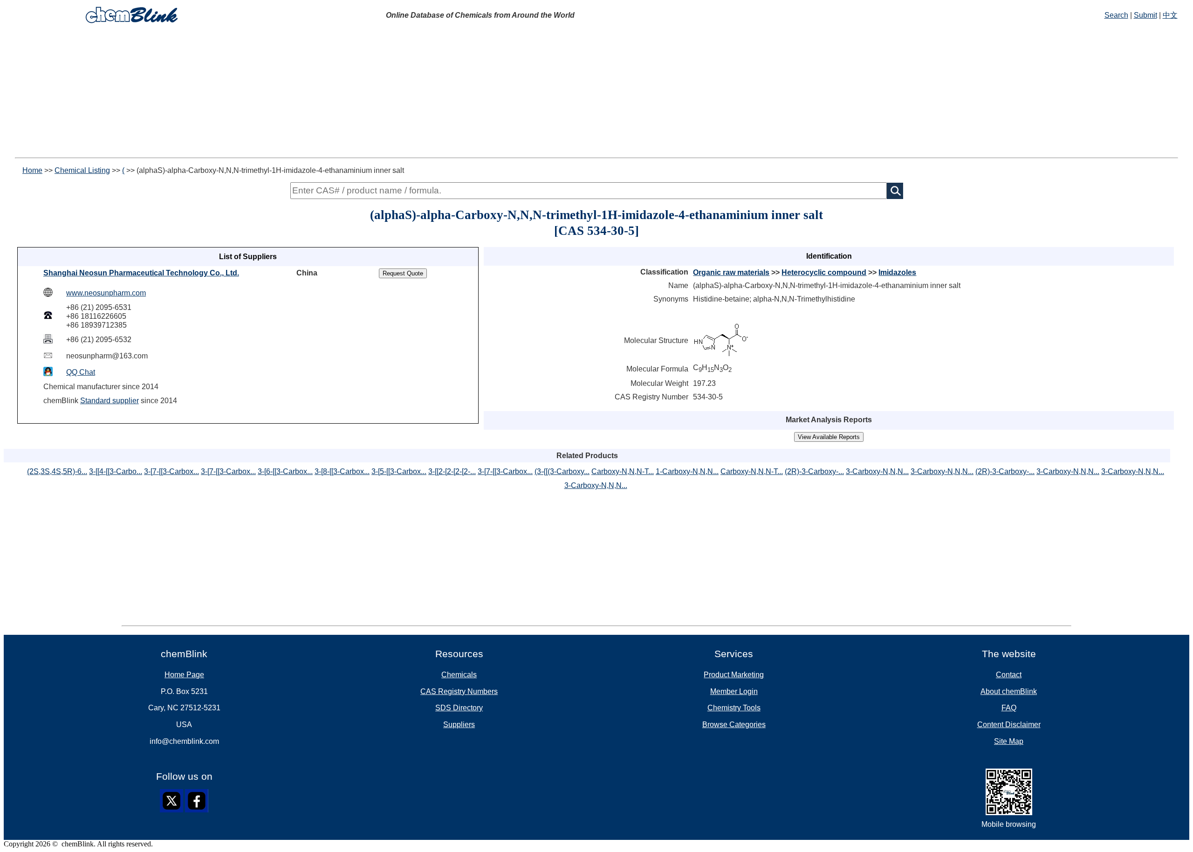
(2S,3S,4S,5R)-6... (57, 471)
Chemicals (459, 675)
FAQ (1008, 708)
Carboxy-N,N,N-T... (622, 471)
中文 (1170, 15)
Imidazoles (897, 272)
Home (32, 170)
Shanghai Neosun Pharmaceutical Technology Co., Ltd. (141, 273)
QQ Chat (80, 372)
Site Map (1008, 741)
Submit (1145, 15)
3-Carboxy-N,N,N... (877, 471)
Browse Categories (734, 724)
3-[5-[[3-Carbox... (398, 471)
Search (1116, 15)
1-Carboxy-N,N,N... (687, 471)
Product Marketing (734, 675)
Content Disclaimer (1009, 724)
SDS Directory (459, 708)
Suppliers (459, 724)
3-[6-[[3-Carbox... (285, 471)
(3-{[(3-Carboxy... (562, 471)
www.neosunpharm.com (106, 293)
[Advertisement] (596, 92)
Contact (1009, 675)
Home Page (184, 675)
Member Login (734, 691)
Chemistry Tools (734, 708)
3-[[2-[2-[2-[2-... (452, 471)
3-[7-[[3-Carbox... (171, 471)
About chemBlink (1008, 691)
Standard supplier (109, 401)
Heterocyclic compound (824, 272)
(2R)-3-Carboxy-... (814, 471)
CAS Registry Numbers (459, 691)
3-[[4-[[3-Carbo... (115, 471)
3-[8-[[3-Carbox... (342, 471)
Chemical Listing (82, 170)
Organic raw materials (731, 272)
